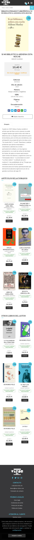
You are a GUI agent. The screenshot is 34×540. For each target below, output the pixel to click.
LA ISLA (24, 426)
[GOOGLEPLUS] (18, 478)
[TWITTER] (15, 478)
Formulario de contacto (17, 491)
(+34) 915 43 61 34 (17, 486)
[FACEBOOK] (12, 478)
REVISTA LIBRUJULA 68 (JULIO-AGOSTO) (25, 292)
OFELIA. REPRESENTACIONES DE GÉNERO (9, 248)
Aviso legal (17, 500)
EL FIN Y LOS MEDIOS (25, 385)
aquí (21, 528)
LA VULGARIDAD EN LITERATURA (9, 341)
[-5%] (9, 192)
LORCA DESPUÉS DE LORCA (24, 248)
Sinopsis (6, 124)
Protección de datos (17, 505)
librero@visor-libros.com (17, 488)
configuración (16, 530)
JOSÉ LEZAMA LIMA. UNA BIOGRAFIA (9, 205)
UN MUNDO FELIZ (25, 340)
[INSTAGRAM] (21, 478)
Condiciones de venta (17, 503)
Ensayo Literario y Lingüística (15, 11)
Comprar (9, 221)
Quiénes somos (17, 517)
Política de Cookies (17, 508)
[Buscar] (32, 8)
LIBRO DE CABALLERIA (9, 293)
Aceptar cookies (17, 535)
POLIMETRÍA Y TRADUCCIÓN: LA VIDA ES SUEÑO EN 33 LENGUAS (25, 204)
